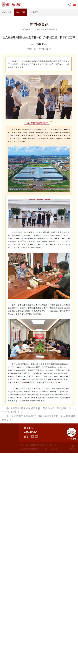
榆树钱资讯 (20, 12)
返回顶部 (72, 449)
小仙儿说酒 (6, 12)
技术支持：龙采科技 (49, 449)
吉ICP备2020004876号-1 (30, 449)
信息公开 (34, 12)
